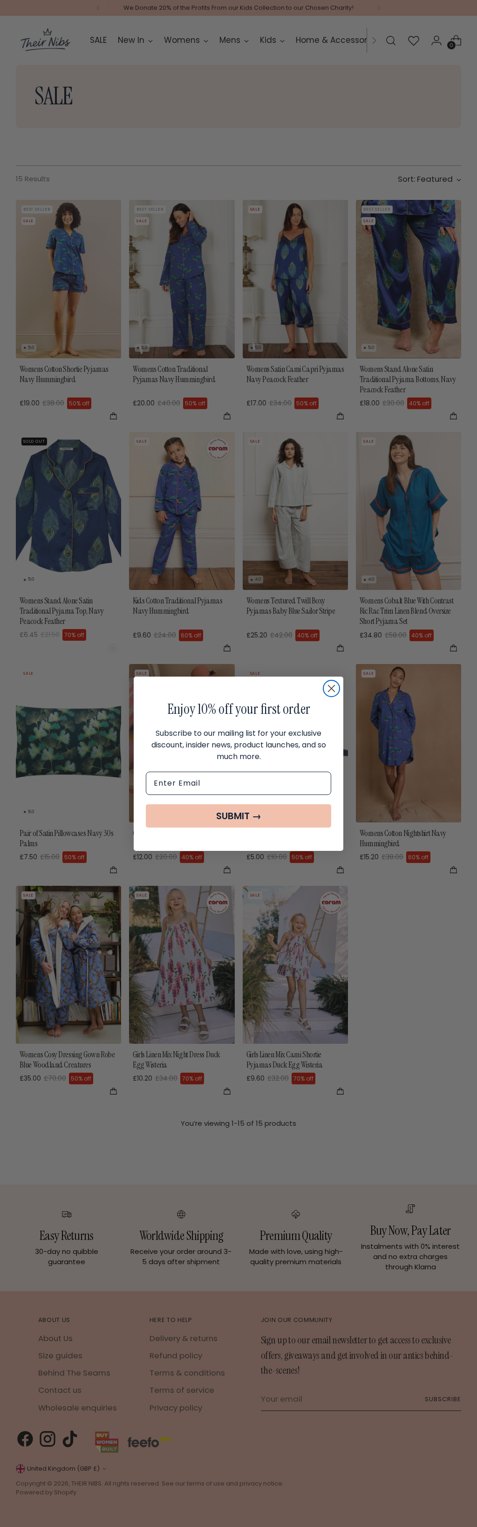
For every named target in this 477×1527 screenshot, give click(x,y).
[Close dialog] (331, 688)
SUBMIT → (238, 815)
